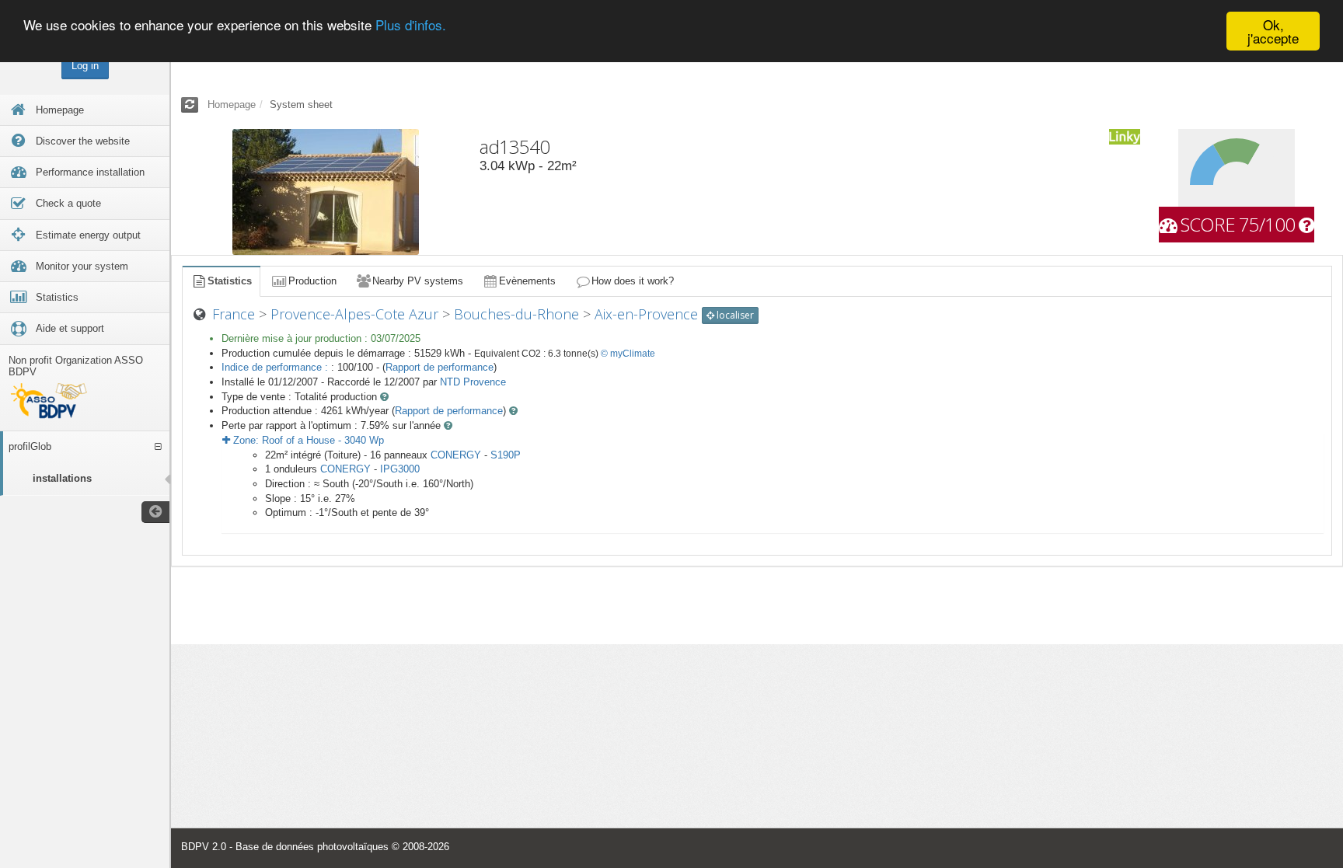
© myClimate (628, 353)
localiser (734, 315)
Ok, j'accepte (1273, 31)
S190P (505, 455)
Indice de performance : (276, 367)
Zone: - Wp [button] (307, 440)
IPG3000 (400, 469)
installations (62, 478)
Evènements (527, 281)
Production (312, 281)
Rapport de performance (439, 367)
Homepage (232, 104)
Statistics (230, 281)
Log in (85, 65)
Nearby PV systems (417, 281)
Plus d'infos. (410, 25)
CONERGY (456, 455)
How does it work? (632, 281)
